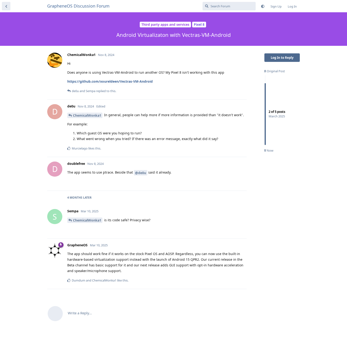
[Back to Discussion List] (6, 6)
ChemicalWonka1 (87, 115)
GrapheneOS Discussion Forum (78, 6)
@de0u (140, 173)
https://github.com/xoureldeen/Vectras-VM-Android (110, 81)
